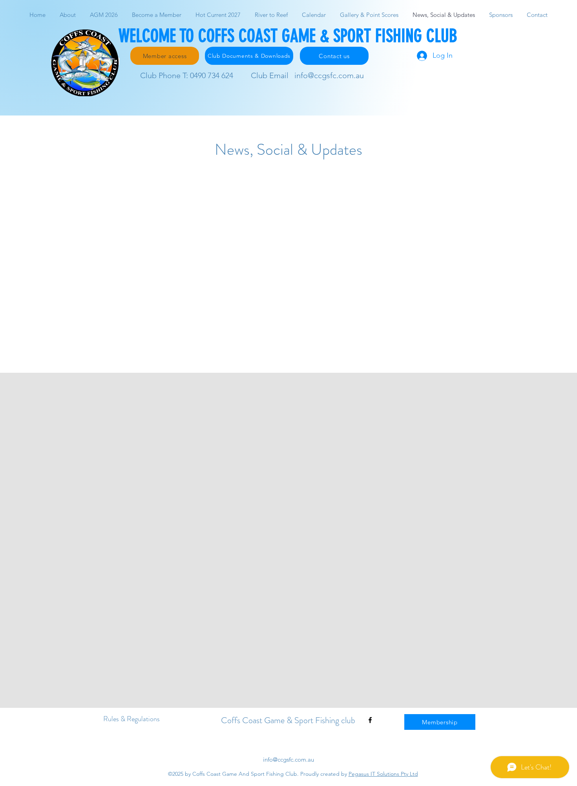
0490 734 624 (211, 75)
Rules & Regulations (131, 719)
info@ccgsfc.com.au (329, 75)
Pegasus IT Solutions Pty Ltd (383, 773)
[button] (369, 14)
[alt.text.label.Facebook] (370, 720)
